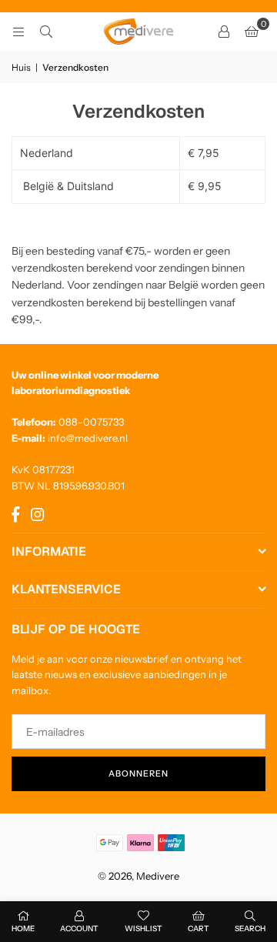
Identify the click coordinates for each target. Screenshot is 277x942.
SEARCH (250, 929)
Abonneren (138, 773)
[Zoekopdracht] (46, 31)
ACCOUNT (79, 929)
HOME (23, 929)
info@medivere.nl (88, 438)
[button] (251, 31)
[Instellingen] (224, 31)
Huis (21, 67)
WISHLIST (143, 929)
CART (198, 929)
